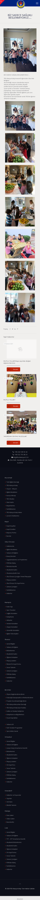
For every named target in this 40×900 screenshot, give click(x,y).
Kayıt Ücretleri (11, 529)
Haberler (9, 593)
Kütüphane (10, 617)
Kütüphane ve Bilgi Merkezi (15, 714)
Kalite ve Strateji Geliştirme (15, 711)
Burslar (9, 536)
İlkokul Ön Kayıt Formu (14, 664)
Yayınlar (9, 798)
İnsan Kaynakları (12, 718)
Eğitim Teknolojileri (12, 634)
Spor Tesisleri (11, 610)
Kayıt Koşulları (11, 526)
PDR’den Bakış (11, 563)
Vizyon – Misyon (12, 489)
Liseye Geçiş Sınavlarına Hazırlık (17, 748)
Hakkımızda (10, 546)
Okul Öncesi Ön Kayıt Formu (15, 583)
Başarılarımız (11, 506)
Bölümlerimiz (11, 651)
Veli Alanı (9, 802)
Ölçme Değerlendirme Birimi (15, 694)
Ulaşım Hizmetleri (12, 627)
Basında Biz (10, 822)
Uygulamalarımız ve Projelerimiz (17, 560)
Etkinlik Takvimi (11, 805)
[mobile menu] (37, 3)
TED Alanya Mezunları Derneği (16, 704)
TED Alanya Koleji (12, 485)
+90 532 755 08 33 (21, 455)
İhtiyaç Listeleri (11, 580)
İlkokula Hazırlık (12, 566)
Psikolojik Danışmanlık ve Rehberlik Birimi (20, 698)
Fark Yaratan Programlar (14, 728)
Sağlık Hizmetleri (12, 613)
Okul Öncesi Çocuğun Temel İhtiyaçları (19, 576)
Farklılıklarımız (11, 509)
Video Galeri (11, 819)
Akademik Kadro (12, 570)
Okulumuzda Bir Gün (13, 573)
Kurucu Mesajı (11, 495)
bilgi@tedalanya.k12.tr (21, 457)
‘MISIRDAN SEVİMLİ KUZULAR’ (15, 436)
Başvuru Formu (11, 533)
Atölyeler (9, 620)
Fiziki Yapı (10, 607)
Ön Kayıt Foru (11, 765)
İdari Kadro (10, 502)
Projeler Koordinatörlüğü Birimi (16, 701)
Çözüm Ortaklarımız (13, 516)
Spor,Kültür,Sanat (12, 731)
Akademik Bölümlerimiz (14, 842)
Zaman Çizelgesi (12, 587)
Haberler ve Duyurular (14, 795)
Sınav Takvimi (11, 667)
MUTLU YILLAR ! (10, 400)
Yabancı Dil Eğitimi (12, 553)
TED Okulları (10, 499)
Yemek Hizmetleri (12, 624)
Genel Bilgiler (11, 644)
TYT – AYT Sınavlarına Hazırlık (16, 839)
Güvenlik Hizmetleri (13, 630)
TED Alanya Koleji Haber (14, 512)
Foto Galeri (10, 815)
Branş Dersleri (11, 556)
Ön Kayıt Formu (11, 852)
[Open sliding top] (2, 2)
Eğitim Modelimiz (12, 492)
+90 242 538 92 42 (21, 452)
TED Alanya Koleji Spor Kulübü (16, 708)
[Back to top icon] (20, 884)
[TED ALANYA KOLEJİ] (21, 3)
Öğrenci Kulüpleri (12, 657)
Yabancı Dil (10, 724)
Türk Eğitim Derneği (13, 482)
